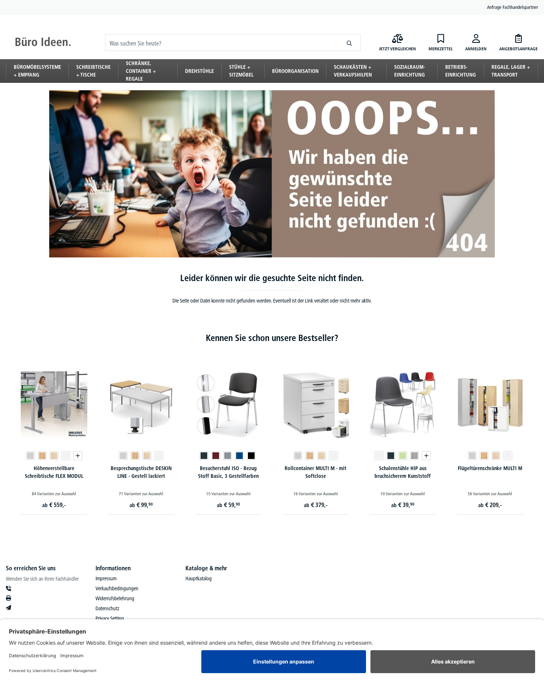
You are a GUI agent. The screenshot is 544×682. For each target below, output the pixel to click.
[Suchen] (349, 42)
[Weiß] (65, 455)
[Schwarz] (251, 455)
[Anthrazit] (203, 455)
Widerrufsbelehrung (114, 598)
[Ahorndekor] (54, 455)
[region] (272, 432)
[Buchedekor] (42, 455)
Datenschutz (107, 608)
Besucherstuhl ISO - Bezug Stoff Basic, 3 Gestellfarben (228, 472)
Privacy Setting (109, 618)
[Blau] (239, 455)
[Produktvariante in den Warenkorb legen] (77, 455)
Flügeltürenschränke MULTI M (490, 468)
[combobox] (222, 42)
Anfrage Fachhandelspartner (512, 7)
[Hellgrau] (414, 455)
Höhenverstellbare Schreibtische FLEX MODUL (54, 472)
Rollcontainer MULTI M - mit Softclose (315, 472)
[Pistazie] (402, 455)
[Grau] (227, 455)
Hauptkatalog (198, 578)
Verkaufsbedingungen (116, 588)
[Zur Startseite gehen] (43, 42)
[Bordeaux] (215, 455)
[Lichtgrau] (30, 455)
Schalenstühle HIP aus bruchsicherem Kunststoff (403, 472)
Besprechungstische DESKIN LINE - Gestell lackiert (141, 472)
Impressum (106, 578)
